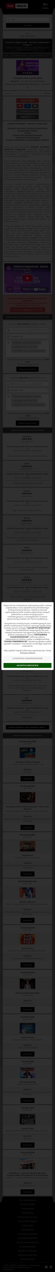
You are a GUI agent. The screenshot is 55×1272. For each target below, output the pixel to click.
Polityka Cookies (27, 653)
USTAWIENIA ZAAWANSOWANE (28, 658)
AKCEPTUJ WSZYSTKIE (27, 665)
